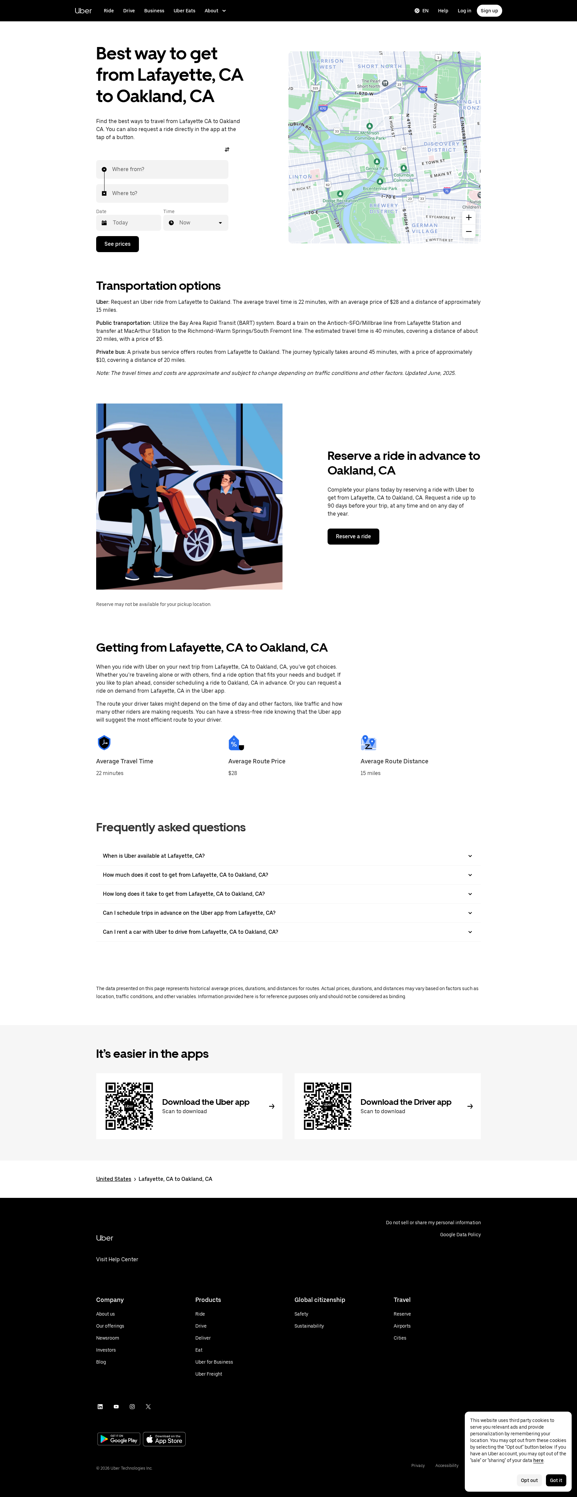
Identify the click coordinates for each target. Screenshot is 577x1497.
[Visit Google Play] (119, 1440)
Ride (109, 10)
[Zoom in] (468, 217)
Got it (556, 1480)
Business (154, 10)
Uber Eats (184, 10)
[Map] (384, 147)
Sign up (489, 10)
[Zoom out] (468, 231)
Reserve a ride (353, 536)
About (211, 10)
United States (113, 1179)
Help (443, 10)
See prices (118, 244)
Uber (83, 10)
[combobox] (112, 169)
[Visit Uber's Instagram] (132, 1407)
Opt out (529, 1480)
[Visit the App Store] (164, 1440)
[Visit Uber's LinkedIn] (100, 1407)
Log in (464, 10)
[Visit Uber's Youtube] (116, 1407)
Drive (129, 10)
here (538, 1460)
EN (425, 10)
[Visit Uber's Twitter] (148, 1407)
